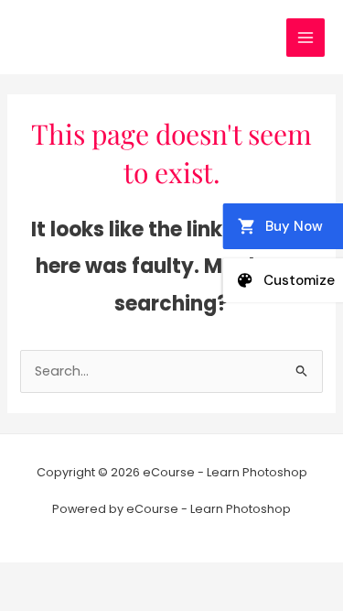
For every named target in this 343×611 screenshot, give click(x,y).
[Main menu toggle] (305, 37)
